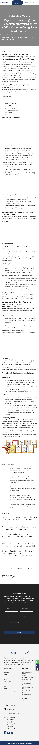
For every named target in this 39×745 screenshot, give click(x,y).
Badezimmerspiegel (27, 694)
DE (32, 3)
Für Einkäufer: (9, 114)
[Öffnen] (37, 2)
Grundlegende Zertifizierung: (13, 101)
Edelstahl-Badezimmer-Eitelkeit (28, 687)
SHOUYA (13, 743)
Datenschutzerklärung (9, 690)
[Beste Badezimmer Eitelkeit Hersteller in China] (19, 652)
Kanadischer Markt (10, 107)
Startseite (2, 34)
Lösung (5, 679)
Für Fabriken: (9, 112)
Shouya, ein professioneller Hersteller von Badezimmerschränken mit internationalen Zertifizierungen (17, 429)
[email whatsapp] (37, 662)
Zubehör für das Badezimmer (26, 697)
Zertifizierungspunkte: (11, 103)
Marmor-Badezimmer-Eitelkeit (27, 691)
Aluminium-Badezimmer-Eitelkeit (27, 676)
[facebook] (5, 732)
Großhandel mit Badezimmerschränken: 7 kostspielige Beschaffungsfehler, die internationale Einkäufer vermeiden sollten (18, 553)
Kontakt (15, 434)
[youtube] (8, 732)
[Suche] (10, 3)
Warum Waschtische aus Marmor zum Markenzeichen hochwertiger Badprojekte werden (18, 536)
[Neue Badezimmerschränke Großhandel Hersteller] (4, 2)
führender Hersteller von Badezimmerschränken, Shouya (21, 74)
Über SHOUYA (7, 681)
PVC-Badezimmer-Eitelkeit (26, 684)
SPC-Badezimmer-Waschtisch (26, 680)
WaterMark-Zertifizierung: (12, 108)
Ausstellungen (7, 683)
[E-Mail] (37, 665)
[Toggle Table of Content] (3, 98)
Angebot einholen (17, 2)
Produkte (6, 674)
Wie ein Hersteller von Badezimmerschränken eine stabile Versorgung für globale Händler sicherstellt (19, 519)
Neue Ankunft (7, 676)
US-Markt (8, 105)
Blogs (5, 686)
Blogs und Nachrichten (12, 34)
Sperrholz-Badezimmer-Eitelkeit (28, 672)
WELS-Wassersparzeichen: (12, 110)
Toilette (24, 700)
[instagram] (12, 732)
